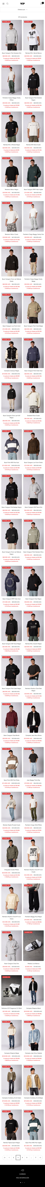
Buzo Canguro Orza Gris (11, 963)
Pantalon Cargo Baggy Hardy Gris (33, 234)
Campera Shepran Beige (11, 1053)
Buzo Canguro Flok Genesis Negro (33, 99)
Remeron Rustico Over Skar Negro (33, 689)
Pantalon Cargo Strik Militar (33, 825)
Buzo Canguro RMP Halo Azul (12, 599)
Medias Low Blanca (33, 963)
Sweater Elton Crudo (33, 415)
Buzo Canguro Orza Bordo (11, 735)
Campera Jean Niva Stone (33, 735)
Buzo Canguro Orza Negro (33, 599)
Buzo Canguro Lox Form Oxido (33, 462)
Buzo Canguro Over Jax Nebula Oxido (11, 280)
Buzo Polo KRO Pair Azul (11, 462)
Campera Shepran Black (33, 1008)
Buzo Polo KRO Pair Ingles (33, 1142)
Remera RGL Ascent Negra (33, 643)
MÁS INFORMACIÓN (22, 1178)
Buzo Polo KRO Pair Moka (11, 780)
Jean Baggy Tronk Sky (33, 780)
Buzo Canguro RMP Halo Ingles (33, 189)
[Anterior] (5, 1157)
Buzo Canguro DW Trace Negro (11, 643)
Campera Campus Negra (11, 370)
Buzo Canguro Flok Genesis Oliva (33, 552)
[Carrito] (41, 4)
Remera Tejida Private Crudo (11, 825)
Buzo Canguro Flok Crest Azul (33, 370)
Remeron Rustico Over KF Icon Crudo (33, 871)
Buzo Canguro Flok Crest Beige (33, 326)
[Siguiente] (40, 1157)
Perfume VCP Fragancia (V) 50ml (12, 1008)
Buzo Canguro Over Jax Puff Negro (11, 417)
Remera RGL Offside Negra (11, 144)
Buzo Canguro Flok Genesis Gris (11, 53)
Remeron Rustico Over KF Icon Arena (11, 918)
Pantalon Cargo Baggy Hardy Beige (33, 280)
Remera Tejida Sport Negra (11, 1142)
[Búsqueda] (7, 4)
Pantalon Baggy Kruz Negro (33, 916)
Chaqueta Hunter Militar (11, 869)
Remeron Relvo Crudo (11, 234)
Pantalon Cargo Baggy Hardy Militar (12, 99)
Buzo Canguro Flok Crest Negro (11, 688)
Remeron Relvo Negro (11, 189)
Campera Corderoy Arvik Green (11, 1098)
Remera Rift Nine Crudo (33, 144)
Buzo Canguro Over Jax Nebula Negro (11, 553)
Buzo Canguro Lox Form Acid (11, 326)
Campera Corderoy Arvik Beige (33, 1098)
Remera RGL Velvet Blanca (33, 53)
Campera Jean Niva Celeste (33, 1053)
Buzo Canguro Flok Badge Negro (12, 507)
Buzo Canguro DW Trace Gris (33, 507)
